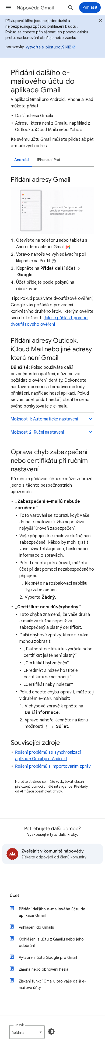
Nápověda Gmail (35, 8)
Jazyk (19, 1025)
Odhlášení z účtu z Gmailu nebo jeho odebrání (51, 942)
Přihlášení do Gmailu (36, 927)
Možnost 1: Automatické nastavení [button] (44, 419)
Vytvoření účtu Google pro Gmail (48, 957)
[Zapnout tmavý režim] (51, 1031)
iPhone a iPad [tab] (48, 159)
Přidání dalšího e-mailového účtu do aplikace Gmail (52, 912)
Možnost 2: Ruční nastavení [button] (37, 432)
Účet (14, 895)
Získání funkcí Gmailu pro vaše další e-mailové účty (52, 984)
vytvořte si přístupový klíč (48, 47)
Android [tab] (21, 159)
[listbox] (27, 1032)
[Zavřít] (100, 21)
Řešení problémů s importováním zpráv (53, 766)
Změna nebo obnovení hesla (43, 969)
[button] (8, 7)
